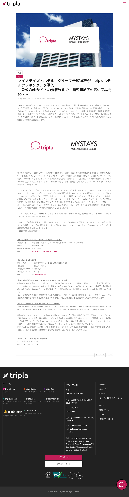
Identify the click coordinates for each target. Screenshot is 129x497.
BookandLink (71, 411)
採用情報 (102, 410)
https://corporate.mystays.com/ (44, 251)
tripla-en (26, 99)
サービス (7, 384)
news (39, 99)
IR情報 (101, 405)
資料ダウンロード (106, 419)
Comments (50, 99)
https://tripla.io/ (40, 274)
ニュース (102, 389)
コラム (102, 414)
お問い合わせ (63, 457)
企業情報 (102, 393)
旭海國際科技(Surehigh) (75, 394)
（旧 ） (77, 430)
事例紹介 (102, 384)
